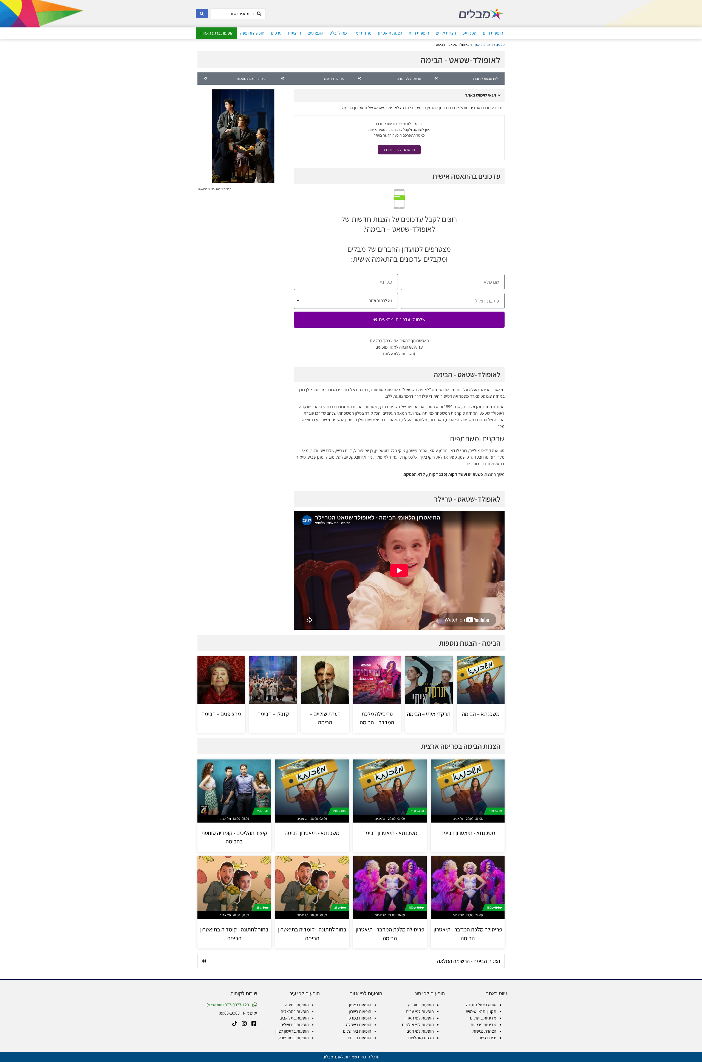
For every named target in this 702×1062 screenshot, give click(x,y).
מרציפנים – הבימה (221, 714)
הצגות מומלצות (421, 1038)
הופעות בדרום (359, 1038)
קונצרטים (315, 33)
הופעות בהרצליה (295, 1011)
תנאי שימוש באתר (480, 95)
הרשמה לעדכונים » (399, 149)
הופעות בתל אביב (294, 1018)
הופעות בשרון (360, 1011)
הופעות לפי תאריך (418, 1018)
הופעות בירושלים (357, 1031)
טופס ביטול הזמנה (481, 1005)
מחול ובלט (338, 33)
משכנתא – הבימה (481, 714)
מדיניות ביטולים (483, 1018)
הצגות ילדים (446, 33)
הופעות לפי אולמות (418, 1024)
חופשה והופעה (252, 33)
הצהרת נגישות (484, 1031)
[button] (399, 95)
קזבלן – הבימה (273, 714)
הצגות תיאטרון (390, 33)
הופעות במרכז (359, 1018)
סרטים (276, 33)
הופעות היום (493, 33)
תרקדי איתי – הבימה (429, 714)
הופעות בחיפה (297, 1005)
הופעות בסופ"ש (421, 1005)
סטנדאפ (469, 33)
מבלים (500, 44)
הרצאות (294, 33)
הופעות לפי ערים (420, 1011)
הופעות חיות (419, 33)
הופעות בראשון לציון (292, 1031)
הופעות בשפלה (358, 1024)
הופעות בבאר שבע (293, 1038)
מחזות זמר (362, 33)
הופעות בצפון (360, 1005)
